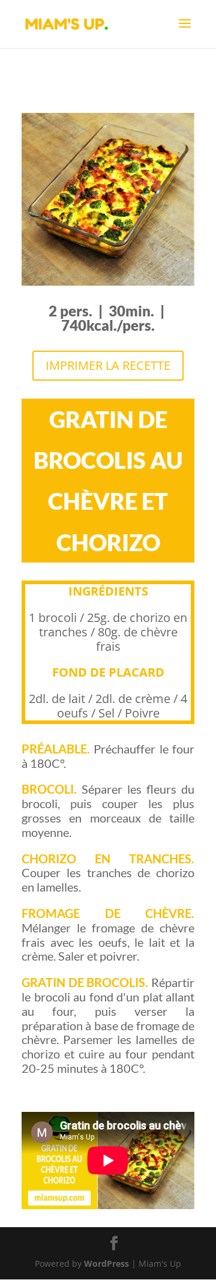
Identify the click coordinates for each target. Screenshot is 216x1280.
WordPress (106, 1263)
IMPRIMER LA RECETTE (108, 365)
